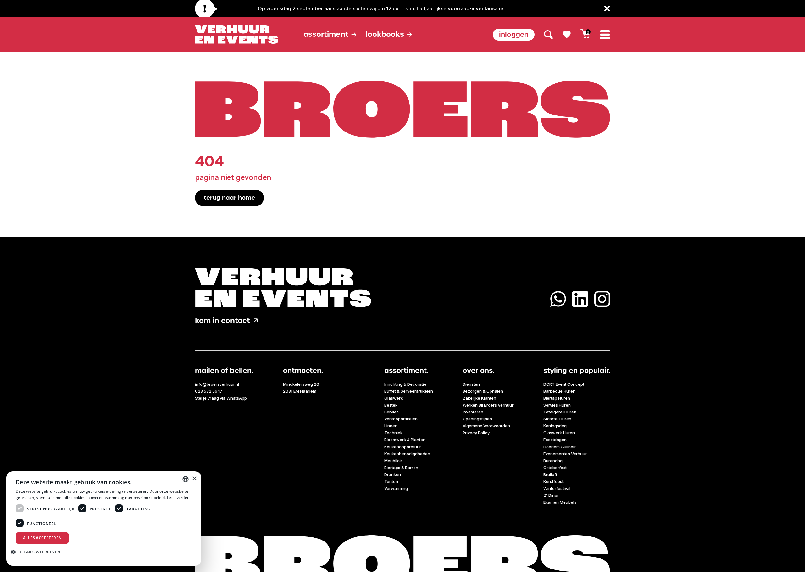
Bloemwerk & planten (404, 439)
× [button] (194, 478)
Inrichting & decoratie (405, 384)
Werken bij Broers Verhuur (488, 404)
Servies (391, 411)
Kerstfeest (553, 481)
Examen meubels (559, 502)
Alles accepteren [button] (42, 538)
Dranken (392, 474)
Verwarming (396, 488)
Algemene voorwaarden (486, 425)
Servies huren (557, 404)
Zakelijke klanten (479, 398)
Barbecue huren (559, 391)
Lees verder (178, 497)
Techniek (393, 432)
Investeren (473, 411)
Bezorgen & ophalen (483, 391)
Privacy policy (476, 432)
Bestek (390, 404)
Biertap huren (556, 398)
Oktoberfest (555, 467)
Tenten (391, 481)
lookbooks (385, 34)
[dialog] (103, 518)
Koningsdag (555, 425)
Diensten (471, 384)
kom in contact (222, 321)
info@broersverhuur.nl (217, 384)
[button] (38, 552)
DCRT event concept (563, 384)
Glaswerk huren (559, 432)
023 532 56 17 (208, 391)
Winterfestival (556, 488)
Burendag (553, 460)
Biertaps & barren (401, 467)
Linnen (390, 425)
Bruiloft (550, 474)
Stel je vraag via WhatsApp (221, 398)
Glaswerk (393, 398)
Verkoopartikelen (401, 418)
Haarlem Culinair (559, 446)
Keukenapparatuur (402, 446)
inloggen (513, 34)
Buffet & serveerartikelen (408, 391)
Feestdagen (555, 439)
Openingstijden (477, 418)
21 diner (551, 495)
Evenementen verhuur (565, 453)
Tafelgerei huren (559, 411)
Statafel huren (557, 418)
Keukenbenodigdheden (407, 453)
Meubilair (393, 460)
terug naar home (229, 198)
